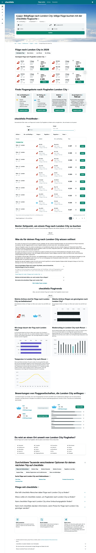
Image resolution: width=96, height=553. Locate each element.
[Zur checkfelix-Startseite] (9, 2)
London (36, 43)
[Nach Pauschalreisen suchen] (2, 15)
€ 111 (19, 16)
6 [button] (82, 218)
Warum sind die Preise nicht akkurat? (25, 549)
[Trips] (2, 19)
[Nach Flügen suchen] (2, 6)
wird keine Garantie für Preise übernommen (49, 539)
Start (15, 43)
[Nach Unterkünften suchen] (2, 9)
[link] (23, 110)
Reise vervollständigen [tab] (55, 472)
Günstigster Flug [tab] (20, 53)
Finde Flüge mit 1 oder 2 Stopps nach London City (27, 274)
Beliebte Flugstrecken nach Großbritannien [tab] (36, 472)
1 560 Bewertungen (27, 410)
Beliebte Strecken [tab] (57, 469)
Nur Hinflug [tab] (47, 53)
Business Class (42, 479)
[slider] (74, 130)
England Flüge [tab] (19, 472)
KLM (23, 405)
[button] (2, 2)
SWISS (23, 413)
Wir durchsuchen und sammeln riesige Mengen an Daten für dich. (32, 546)
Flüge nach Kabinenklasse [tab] (22, 469)
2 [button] (73, 218)
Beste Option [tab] (30, 53)
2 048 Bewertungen (27, 418)
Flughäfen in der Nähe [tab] (69, 469)
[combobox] (21, 21)
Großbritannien (25, 43)
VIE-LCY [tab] (50, 233)
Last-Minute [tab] (39, 53)
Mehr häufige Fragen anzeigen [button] (40, 283)
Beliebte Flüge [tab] (34, 469)
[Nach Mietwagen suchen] (2, 12)
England (31, 43)
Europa (19, 43)
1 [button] (70, 218)
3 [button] (76, 218)
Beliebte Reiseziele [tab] (45, 469)
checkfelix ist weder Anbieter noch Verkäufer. (27, 544)
